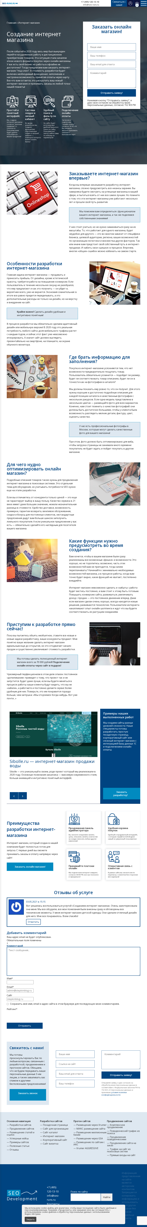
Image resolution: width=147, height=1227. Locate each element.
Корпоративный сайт (55, 1140)
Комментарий (15, 945)
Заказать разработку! (120, 793)
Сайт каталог (50, 1132)
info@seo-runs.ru (91, 4)
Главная (11, 22)
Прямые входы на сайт (123, 1155)
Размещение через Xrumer (91, 1125)
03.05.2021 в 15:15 (36, 901)
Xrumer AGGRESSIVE (87, 1148)
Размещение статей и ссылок (20, 1133)
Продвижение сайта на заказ (121, 1144)
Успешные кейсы (19, 1138)
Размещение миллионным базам (90, 1133)
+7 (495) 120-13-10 (89, 1)
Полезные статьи (19, 1146)
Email (10, 987)
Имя (10, 978)
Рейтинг (12, 1009)
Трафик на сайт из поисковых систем (118, 1150)
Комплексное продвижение (116, 1126)
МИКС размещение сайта (90, 1128)
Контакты (53, 1204)
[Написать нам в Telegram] (106, 3)
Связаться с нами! (119, 3)
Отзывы (14, 1150)
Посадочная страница (55, 1125)
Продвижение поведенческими (116, 1138)
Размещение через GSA (89, 1138)
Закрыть (30, 1219)
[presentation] (14, 795)
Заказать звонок (28, 1093)
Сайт (9, 995)
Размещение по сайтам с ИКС (89, 1143)
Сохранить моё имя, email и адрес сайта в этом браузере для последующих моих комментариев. (64, 1003)
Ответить (33, 921)
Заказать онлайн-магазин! (30, 866)
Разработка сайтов (20, 1125)
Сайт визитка (50, 1143)
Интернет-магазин (53, 1136)
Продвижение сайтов (22, 1128)
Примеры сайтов (19, 1142)
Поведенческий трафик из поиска (123, 1132)
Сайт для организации (55, 1128)
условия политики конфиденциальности (114, 1093)
